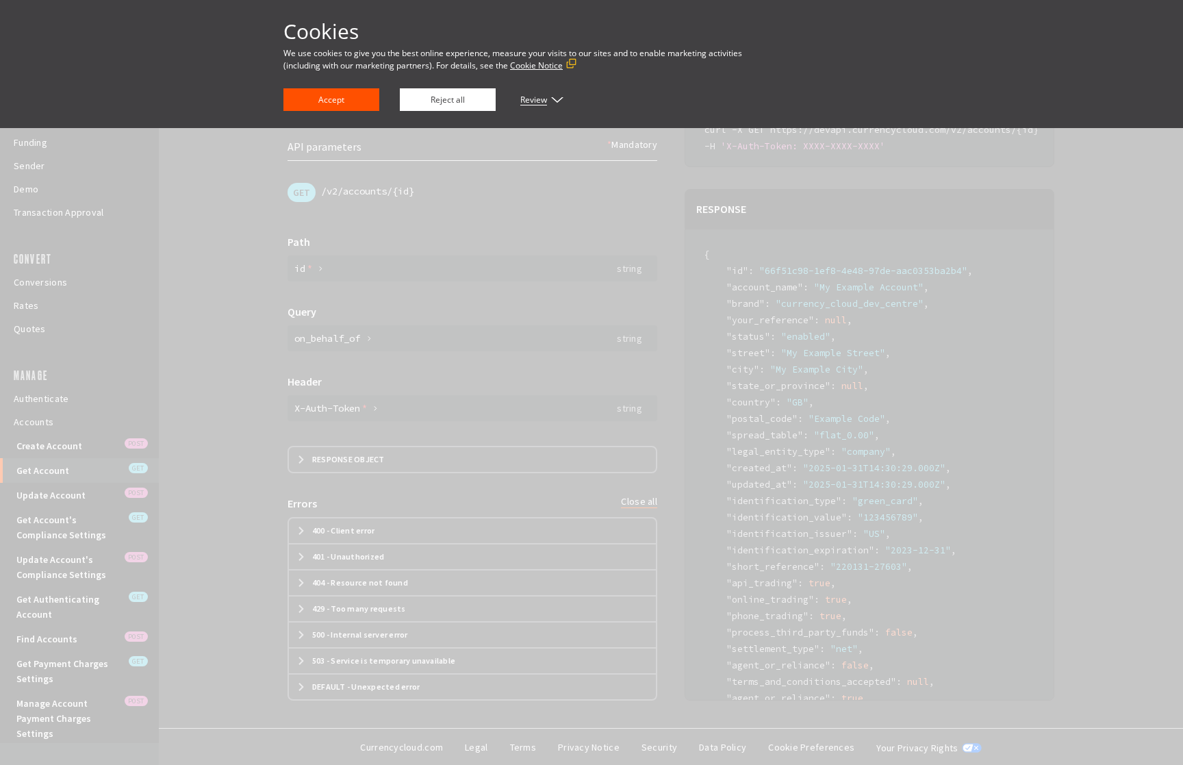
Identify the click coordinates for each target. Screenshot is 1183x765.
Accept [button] (331, 99)
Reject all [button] (448, 99)
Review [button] (533, 99)
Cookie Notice (536, 65)
